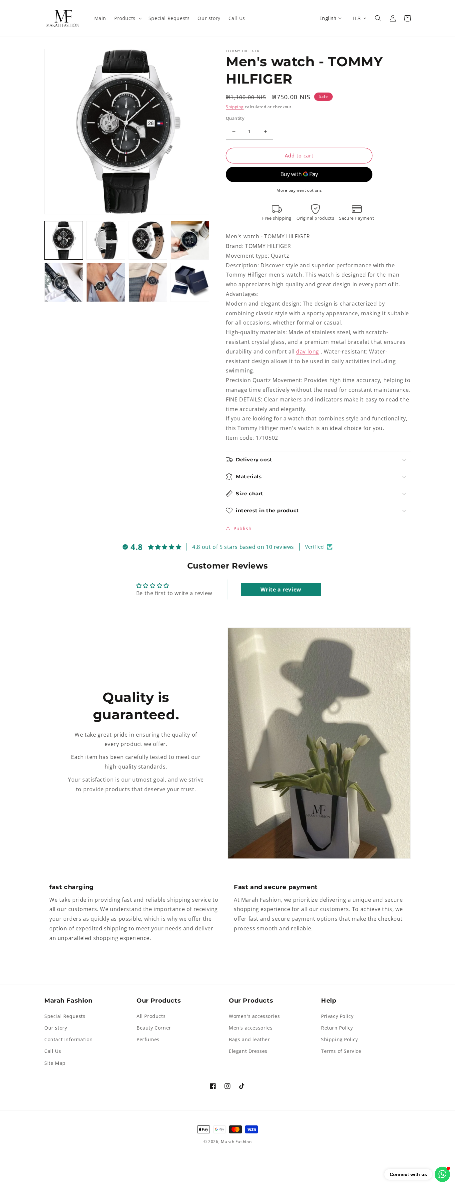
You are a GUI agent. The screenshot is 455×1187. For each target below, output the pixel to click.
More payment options (299, 190)
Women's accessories (254, 1016)
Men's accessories (250, 1028)
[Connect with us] (442, 1174)
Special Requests (65, 1016)
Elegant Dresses (248, 1051)
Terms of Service (341, 1051)
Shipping (235, 107)
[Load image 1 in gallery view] (63, 240)
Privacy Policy (337, 1016)
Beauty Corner (154, 1028)
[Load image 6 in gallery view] (105, 282)
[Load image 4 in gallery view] (190, 240)
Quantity (235, 118)
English (328, 18)
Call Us (52, 1051)
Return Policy (337, 1028)
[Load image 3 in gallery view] (148, 240)
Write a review (280, 589)
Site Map (55, 1063)
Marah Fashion (236, 1141)
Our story (55, 1028)
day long (307, 351)
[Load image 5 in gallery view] (63, 282)
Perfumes (148, 1039)
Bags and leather (249, 1039)
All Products (151, 1016)
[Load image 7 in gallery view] (148, 282)
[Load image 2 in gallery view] (105, 240)
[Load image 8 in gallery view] (190, 282)
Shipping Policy (339, 1039)
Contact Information (68, 1039)
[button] (127, 18)
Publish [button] (242, 528)
